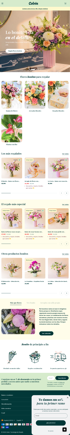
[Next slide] (41, 69)
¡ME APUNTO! (50, 423)
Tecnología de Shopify (16, 432)
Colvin (8, 432)
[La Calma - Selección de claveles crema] (58, 268)
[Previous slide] (29, 69)
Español (19, 420)
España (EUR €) (8, 420)
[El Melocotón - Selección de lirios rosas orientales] (11, 268)
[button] (31, 69)
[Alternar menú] (2, 3)
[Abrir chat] (64, 429)
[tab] (16, 303)
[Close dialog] (67, 397)
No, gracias (50, 431)
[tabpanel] (35, 321)
